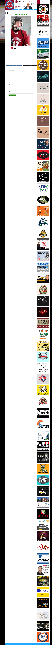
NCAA (24, 9)
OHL (13, 9)
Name (10, 84)
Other (35, 9)
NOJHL (17, 9)
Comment (10, 74)
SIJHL (31, 9)
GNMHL (28, 9)
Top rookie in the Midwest (21, 14)
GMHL (21, 9)
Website (10, 91)
